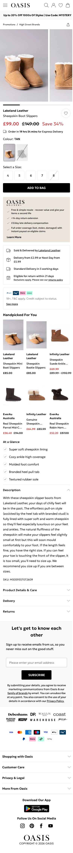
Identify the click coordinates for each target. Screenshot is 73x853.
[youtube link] (50, 826)
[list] (36, 67)
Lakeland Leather (15, 110)
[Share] (68, 24)
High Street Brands (29, 24)
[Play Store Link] (36, 808)
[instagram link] (22, 826)
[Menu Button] (5, 5)
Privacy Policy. (55, 701)
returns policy (55, 279)
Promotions (9, 24)
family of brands (17, 693)
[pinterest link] (32, 826)
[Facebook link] (41, 826)
